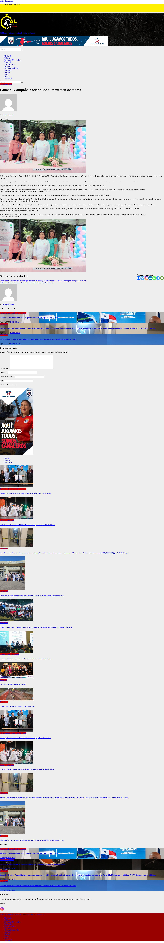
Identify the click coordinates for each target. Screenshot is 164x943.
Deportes (7, 66)
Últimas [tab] (7, 458)
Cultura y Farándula (11, 68)
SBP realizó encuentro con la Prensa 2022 (13, 684)
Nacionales (8, 56)
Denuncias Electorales (12, 60)
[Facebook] (139, 278)
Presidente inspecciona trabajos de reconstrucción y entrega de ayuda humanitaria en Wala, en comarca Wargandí (36, 627)
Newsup (30, 914)
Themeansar (40, 914)
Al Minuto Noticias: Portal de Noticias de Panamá (17, 33)
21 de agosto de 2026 (7, 858)
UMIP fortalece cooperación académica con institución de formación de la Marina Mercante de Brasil (38, 339)
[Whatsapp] (154, 278)
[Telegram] (158, 278)
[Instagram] (146, 278)
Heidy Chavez (8, 115)
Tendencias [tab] (8, 462)
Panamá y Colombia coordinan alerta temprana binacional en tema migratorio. (25, 659)
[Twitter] (142, 278)
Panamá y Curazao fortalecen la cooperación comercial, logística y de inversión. (30, 318)
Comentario (5, 368)
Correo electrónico (7, 377)
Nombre (3, 372)
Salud (6, 74)
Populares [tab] (7, 460)
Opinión (7, 72)
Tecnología (8, 78)
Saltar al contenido (6, 1)
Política (7, 58)
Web (1, 381)
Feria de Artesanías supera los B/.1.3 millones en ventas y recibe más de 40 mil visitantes (27, 525)
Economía (8, 62)
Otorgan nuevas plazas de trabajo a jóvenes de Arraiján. (17, 706)
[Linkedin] (150, 278)
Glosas (6, 76)
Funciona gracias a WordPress (11, 914)
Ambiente (7, 70)
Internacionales (9, 64)
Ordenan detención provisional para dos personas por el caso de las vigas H (26, 283)
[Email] (162, 278)
